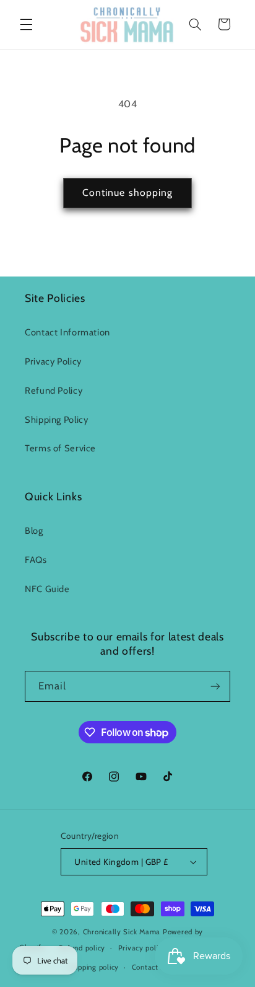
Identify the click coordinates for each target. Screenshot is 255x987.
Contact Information (67, 332)
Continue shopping (127, 192)
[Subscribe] (215, 686)
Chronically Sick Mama (123, 931)
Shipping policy (93, 967)
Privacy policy (142, 948)
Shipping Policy (56, 419)
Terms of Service (60, 448)
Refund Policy (53, 390)
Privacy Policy (53, 361)
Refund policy (82, 948)
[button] (26, 24)
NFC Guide (47, 589)
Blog (34, 530)
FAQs (36, 559)
